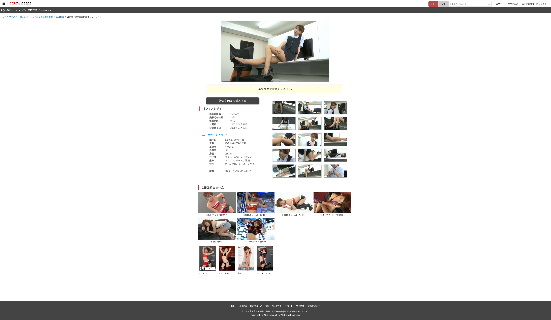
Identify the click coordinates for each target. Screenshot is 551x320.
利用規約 (243, 305)
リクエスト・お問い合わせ (522, 3)
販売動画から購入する (232, 101)
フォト (433, 3)
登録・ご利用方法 (273, 305)
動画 (443, 3)
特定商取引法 (256, 305)
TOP (233, 305)
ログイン (543, 3)
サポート (502, 3)
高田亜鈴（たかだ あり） (217, 135)
